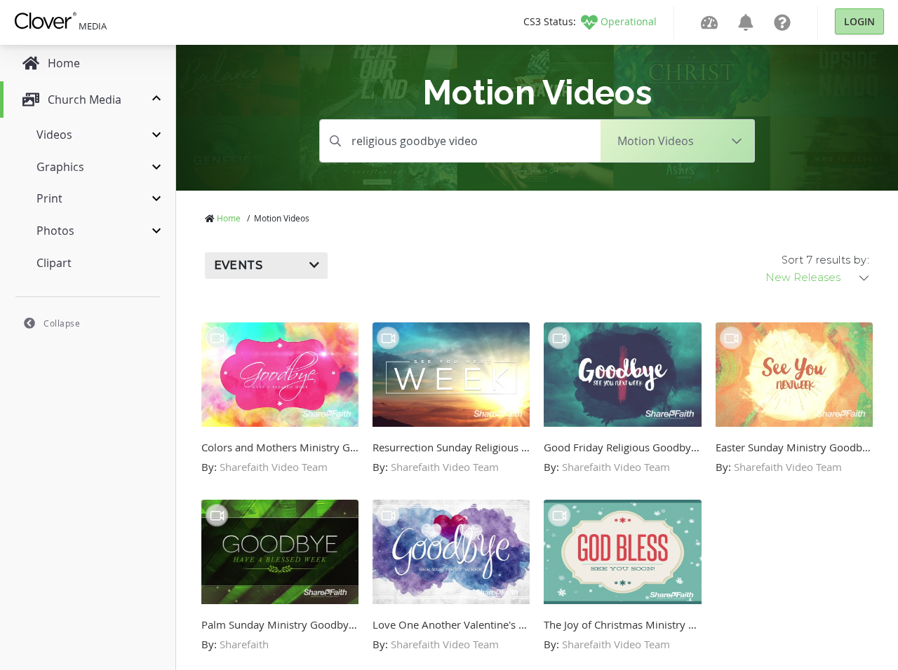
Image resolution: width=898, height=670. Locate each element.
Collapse (61, 323)
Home (229, 218)
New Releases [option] (802, 277)
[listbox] (818, 277)
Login (859, 21)
